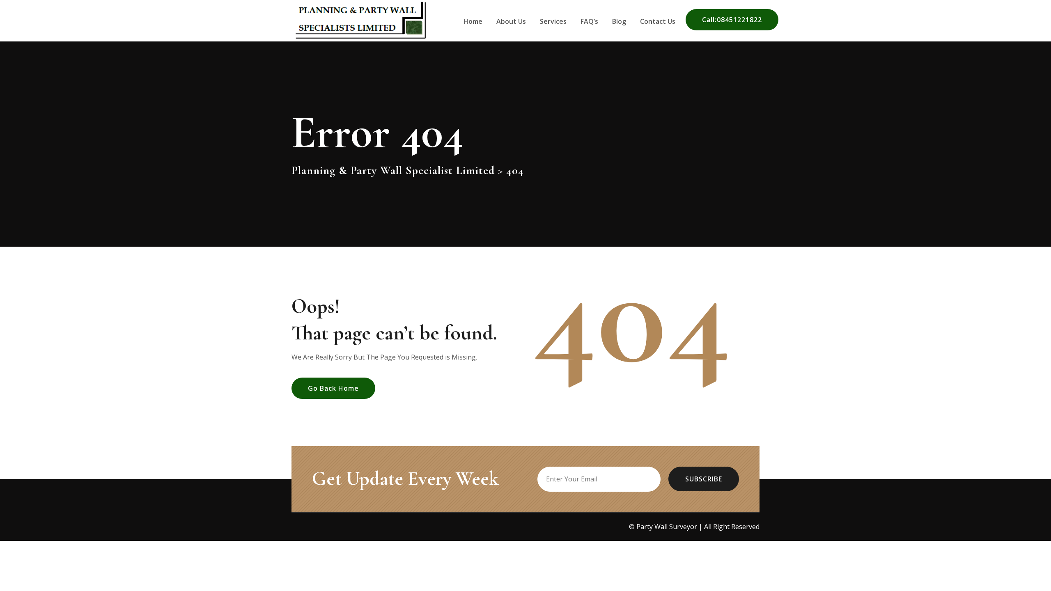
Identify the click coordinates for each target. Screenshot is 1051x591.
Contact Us (657, 21)
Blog (619, 21)
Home (473, 21)
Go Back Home (333, 388)
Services (553, 21)
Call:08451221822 (732, 19)
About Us (511, 21)
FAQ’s (589, 21)
